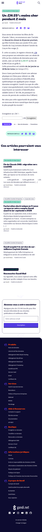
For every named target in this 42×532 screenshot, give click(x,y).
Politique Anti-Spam (14, 472)
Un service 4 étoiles (21, 520)
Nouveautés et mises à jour (11, 11)
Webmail (10, 397)
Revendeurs (11, 390)
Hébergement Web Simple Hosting (18, 354)
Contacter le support (14, 412)
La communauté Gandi (11, 269)
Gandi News (9, 185)
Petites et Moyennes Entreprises (17, 394)
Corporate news (29, 199)
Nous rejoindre (12, 498)
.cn (14, 124)
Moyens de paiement (14, 469)
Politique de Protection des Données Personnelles (23, 476)
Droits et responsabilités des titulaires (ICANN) (21, 462)
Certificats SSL (12, 379)
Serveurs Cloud (12, 444)
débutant (6, 187)
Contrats (10, 458)
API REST (10, 422)
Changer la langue (21, 523)
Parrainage (11, 404)
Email (10, 376)
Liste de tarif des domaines (16, 351)
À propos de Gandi (13, 484)
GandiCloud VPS (13, 368)
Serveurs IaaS (12, 372)
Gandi (6, 23)
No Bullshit (11, 491)
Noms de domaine (13, 347)
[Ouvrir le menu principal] (3, 3)
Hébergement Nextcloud (15, 361)
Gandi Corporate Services (15, 387)
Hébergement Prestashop (15, 365)
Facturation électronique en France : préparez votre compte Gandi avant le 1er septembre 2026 (21, 208)
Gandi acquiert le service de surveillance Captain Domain (19, 248)
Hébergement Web (13, 440)
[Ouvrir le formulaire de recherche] (39, 2)
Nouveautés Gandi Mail (15, 274)
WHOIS (10, 401)
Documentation (12, 419)
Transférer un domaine (15, 433)
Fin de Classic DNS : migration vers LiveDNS (20, 166)
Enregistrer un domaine (15, 430)
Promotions (34, 124)
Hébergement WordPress (15, 358)
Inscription (21, 325)
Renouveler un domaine (15, 437)
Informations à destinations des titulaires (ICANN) (22, 465)
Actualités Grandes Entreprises (13, 199)
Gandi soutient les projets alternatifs (18, 487)
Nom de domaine (23, 124)
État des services (13, 415)
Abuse (10, 455)
